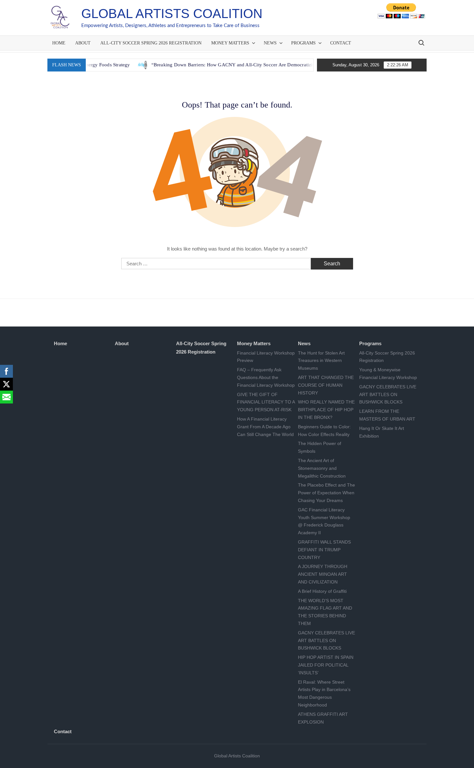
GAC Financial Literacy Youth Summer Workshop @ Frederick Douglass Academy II (324, 521)
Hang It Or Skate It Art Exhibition (381, 432)
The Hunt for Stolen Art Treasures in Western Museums (321, 360)
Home (58, 43)
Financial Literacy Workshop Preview (266, 356)
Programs (303, 43)
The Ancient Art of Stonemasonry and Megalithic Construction (322, 468)
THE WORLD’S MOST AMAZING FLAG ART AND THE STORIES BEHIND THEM (325, 612)
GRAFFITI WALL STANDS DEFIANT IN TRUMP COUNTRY (324, 549)
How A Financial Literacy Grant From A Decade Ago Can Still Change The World (265, 426)
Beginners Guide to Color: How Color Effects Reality (324, 430)
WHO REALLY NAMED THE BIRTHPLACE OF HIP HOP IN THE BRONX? (326, 409)
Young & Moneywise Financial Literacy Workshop (388, 373)
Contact (340, 43)
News (270, 43)
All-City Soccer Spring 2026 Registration (151, 43)
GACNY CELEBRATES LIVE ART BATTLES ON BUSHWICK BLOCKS (326, 640)
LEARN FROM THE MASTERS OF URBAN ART (387, 415)
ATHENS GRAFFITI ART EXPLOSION (323, 718)
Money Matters (230, 43)
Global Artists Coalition (171, 13)
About (83, 43)
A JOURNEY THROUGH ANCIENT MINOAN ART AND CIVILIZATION (322, 574)
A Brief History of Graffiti (322, 591)
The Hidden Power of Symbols (319, 447)
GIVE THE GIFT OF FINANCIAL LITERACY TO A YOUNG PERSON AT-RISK (266, 402)
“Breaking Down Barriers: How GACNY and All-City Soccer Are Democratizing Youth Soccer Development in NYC (255, 64)
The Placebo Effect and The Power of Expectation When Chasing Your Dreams (326, 492)
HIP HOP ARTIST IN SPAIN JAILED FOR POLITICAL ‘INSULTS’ (325, 665)
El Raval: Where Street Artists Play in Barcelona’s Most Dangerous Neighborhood (324, 693)
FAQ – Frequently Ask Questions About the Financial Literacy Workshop (266, 377)
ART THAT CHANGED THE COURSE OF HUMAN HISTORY (326, 385)
